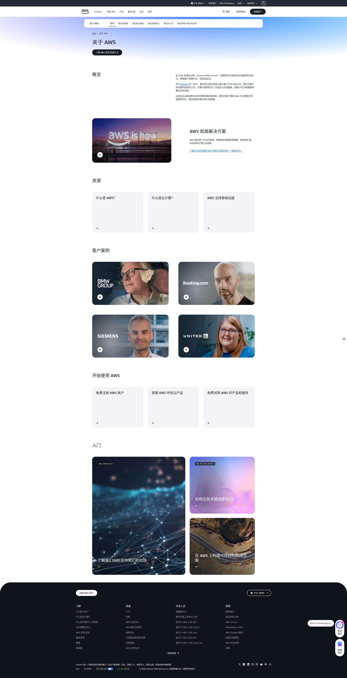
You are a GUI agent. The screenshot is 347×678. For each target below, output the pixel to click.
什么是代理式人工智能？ (88, 622)
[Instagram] (253, 664)
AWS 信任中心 (132, 622)
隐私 (78, 669)
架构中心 (130, 632)
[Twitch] (257, 664)
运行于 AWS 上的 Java (186, 632)
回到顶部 (172, 653)
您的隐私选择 (101, 669)
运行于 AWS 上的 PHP (186, 637)
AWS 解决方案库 (134, 627)
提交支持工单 (232, 616)
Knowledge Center (234, 627)
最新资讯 (80, 637)
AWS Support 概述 (234, 632)
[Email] (270, 664)
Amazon (184, 84)
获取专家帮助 (232, 637)
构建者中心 (181, 611)
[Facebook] (244, 664)
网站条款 (88, 669)
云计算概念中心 (83, 627)
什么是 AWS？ (83, 611)
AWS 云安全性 (83, 632)
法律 (228, 648)
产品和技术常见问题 (135, 637)
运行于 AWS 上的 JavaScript (189, 642)
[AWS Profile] (263, 3)
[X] (240, 664)
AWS (94, 33)
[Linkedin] (248, 664)
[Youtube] (261, 664)
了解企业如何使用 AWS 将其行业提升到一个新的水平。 (216, 150)
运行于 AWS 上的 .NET (186, 622)
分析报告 (130, 642)
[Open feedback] (344, 339)
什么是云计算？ (83, 616)
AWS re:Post (231, 622)
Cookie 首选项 (124, 669)
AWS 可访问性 (232, 642)
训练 (128, 616)
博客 (78, 642)
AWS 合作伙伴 (132, 648)
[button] (111, 11)
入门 (128, 611)
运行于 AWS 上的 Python (188, 627)
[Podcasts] (266, 664)
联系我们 (230, 611)
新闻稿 (79, 648)
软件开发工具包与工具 (186, 616)
